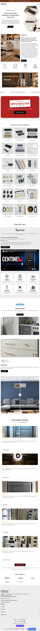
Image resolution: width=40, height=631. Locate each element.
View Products (5, 247)
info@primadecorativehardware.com (10, 596)
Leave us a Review (20, 564)
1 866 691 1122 (7, 602)
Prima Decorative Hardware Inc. (21, 623)
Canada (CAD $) (23, 619)
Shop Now (10, 26)
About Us (24, 60)
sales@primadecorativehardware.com (10, 600)
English (14, 619)
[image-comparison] (20, 394)
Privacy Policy (6, 628)
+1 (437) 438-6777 (8, 595)
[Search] (37, 4)
